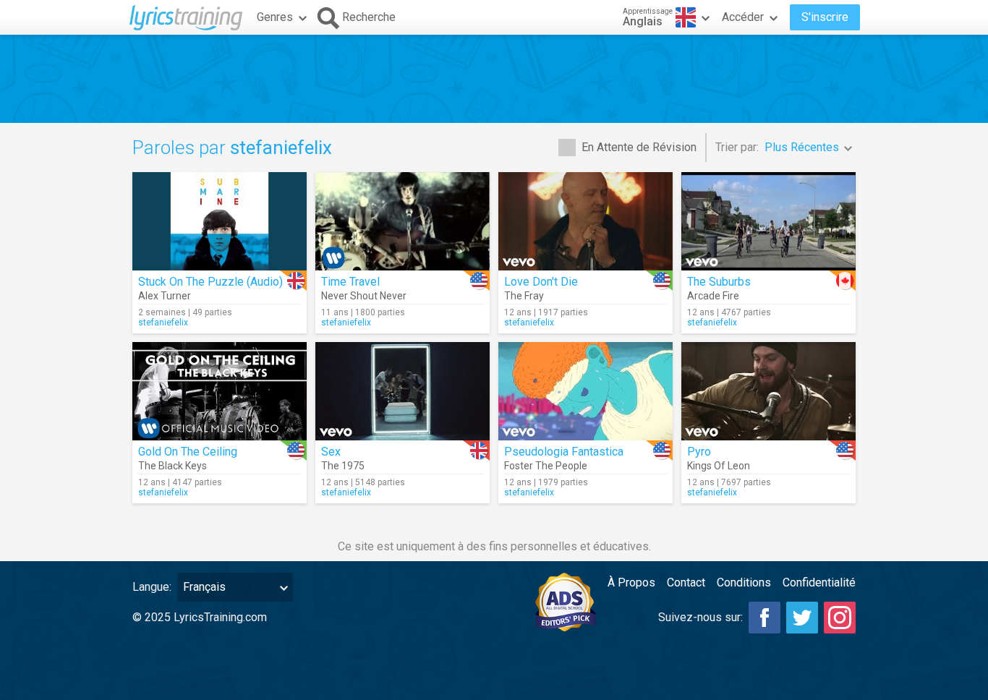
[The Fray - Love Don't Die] (585, 221)
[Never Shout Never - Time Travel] (402, 221)
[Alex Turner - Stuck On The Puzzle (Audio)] (219, 221)
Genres (275, 17)
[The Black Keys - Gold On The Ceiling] (219, 391)
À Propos (631, 582)
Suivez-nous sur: (700, 617)
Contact (686, 582)
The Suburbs (719, 282)
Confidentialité (819, 582)
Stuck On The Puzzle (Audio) (210, 282)
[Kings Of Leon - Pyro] (768, 391)
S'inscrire (824, 17)
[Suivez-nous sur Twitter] (802, 617)
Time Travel (350, 282)
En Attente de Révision (639, 147)
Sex (331, 451)
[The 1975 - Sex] (402, 391)
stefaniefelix (163, 322)
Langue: (151, 587)
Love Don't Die (541, 282)
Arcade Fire (713, 296)
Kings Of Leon (718, 465)
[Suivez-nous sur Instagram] (840, 617)
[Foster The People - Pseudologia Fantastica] (585, 391)
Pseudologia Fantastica (563, 451)
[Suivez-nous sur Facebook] (764, 617)
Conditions (744, 582)
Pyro (699, 451)
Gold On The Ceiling (187, 451)
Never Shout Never (363, 296)
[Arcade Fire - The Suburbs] (768, 221)
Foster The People (545, 465)
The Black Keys (172, 465)
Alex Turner (164, 296)
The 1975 (343, 465)
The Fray (524, 296)
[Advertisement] (494, 78)
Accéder (743, 17)
